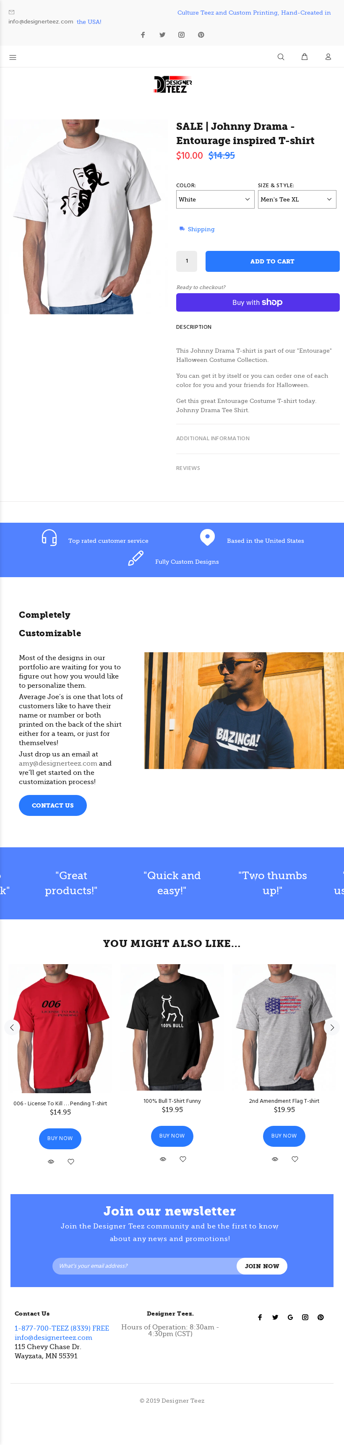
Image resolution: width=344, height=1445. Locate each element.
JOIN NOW (262, 1266)
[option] (71, 883)
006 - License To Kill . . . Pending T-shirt (60, 1104)
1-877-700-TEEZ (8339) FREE (62, 1328)
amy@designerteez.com (58, 763)
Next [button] (332, 1027)
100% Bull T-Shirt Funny (172, 1101)
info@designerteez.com (40, 21)
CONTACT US (53, 805)
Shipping (201, 229)
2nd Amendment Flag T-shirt (284, 1101)
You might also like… (171, 944)
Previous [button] (12, 1027)
